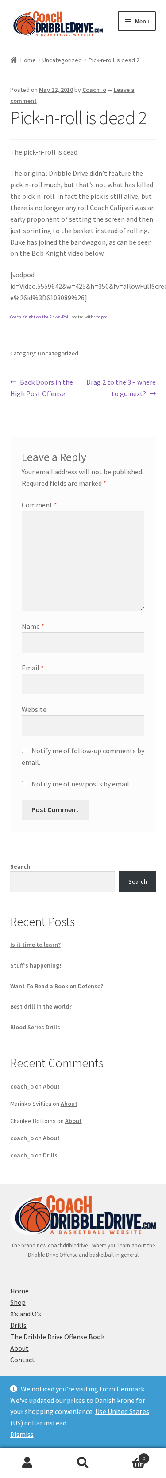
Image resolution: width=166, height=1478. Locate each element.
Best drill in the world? (41, 1006)
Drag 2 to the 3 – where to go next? (121, 387)
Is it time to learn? (35, 945)
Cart (128, 1455)
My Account (27, 1463)
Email (33, 667)
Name (33, 626)
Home (28, 60)
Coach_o (94, 90)
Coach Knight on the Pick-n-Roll (39, 317)
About (51, 1086)
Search (20, 866)
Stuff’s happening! (35, 965)
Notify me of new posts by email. (81, 783)
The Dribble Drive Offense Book (57, 1336)
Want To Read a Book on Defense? (56, 986)
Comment (39, 504)
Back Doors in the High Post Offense (41, 387)
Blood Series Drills (35, 1027)
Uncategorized (62, 60)
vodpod (101, 317)
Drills (50, 1155)
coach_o (22, 1086)
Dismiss (22, 1434)
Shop (18, 1302)
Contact (22, 1359)
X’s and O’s (25, 1313)
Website (34, 709)
